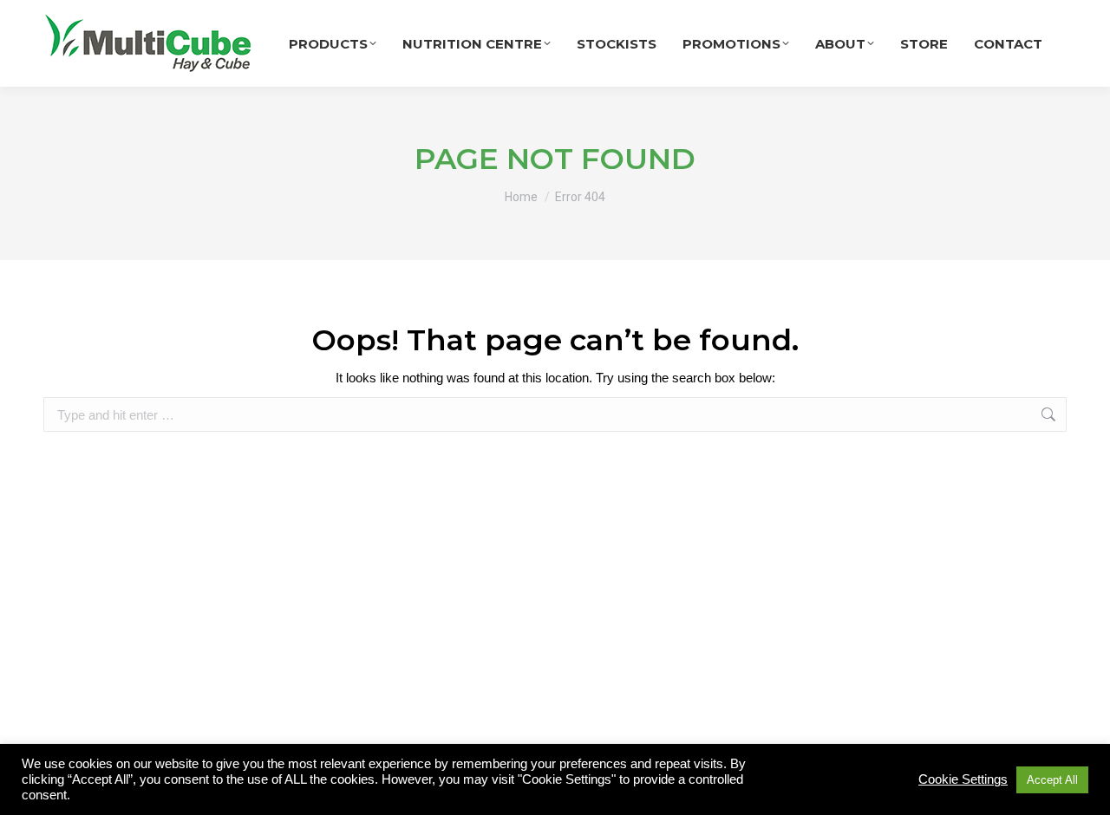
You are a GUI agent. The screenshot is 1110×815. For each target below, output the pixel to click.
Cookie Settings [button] (963, 779)
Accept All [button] (1052, 779)
